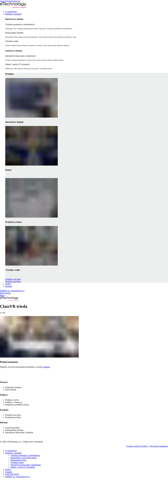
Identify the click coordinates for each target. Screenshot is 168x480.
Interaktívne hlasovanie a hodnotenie (25, 465)
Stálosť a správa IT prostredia (22, 467)
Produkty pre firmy (13, 279)
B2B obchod (5, 293)
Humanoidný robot (18, 460)
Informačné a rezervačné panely (23, 458)
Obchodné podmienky (158, 446)
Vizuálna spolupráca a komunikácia (25, 455)
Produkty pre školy (13, 281)
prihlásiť (46, 367)
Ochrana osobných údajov (137, 446)
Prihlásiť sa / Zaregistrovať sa (17, 477)
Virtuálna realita (17, 462)
